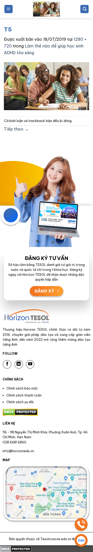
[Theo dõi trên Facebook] (7, 364)
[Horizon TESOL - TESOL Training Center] (46, 9)
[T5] (46, 85)
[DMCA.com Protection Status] (15, 548)
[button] (8, 9)
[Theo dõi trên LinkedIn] (18, 364)
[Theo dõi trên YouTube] (30, 364)
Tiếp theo (16, 129)
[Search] (84, 9)
